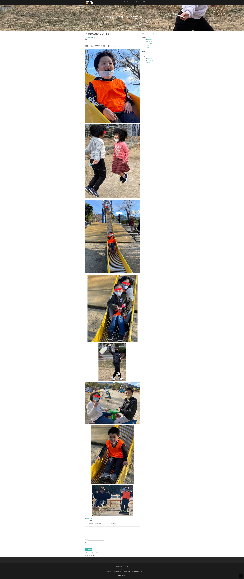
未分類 (148, 62)
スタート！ (149, 45)
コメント (86, 525)
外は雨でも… (149, 41)
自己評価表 (114, 571)
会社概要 (144, 1)
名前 (86, 539)
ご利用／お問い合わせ (127, 1)
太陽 (94, 37)
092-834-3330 (151, 1)
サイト (86, 545)
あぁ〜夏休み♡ (150, 39)
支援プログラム (137, 1)
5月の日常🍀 (149, 43)
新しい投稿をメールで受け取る (92, 555)
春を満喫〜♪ (149, 47)
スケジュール (117, 1)
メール (86, 542)
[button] (157, 2)
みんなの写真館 (89, 518)
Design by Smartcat (121, 575)
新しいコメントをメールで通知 (92, 552)
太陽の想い (110, 1)
